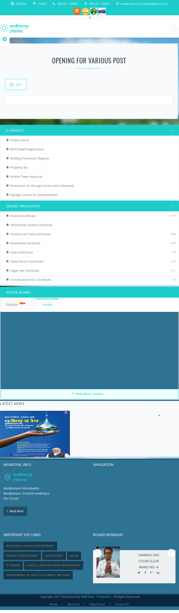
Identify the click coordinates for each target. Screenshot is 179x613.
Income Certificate (22, 216)
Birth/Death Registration (26, 149)
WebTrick (88, 597)
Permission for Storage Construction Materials (41, 186)
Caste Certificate (21, 252)
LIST (19, 84)
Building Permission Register (29, 158)
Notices (12, 304)
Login (42, 3)
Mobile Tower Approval (25, 176)
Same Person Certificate (26, 261)
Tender (47, 304)
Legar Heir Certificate (24, 270)
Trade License (19, 140)
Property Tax (18, 167)
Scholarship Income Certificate (30, 225)
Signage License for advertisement (33, 195)
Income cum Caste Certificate (30, 234)
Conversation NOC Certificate (30, 280)
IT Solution (103, 597)
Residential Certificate (24, 243)
